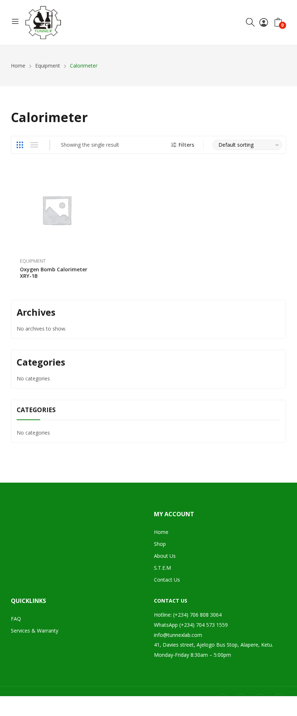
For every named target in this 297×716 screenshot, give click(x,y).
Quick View (93, 176)
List (34, 145)
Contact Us (167, 579)
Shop (160, 543)
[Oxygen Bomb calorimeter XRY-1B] (56, 209)
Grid (19, 145)
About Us (165, 555)
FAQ (16, 618)
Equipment (33, 261)
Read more (93, 272)
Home (161, 532)
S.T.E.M (162, 567)
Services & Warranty (34, 630)
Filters (186, 144)
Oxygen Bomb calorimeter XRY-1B (53, 272)
